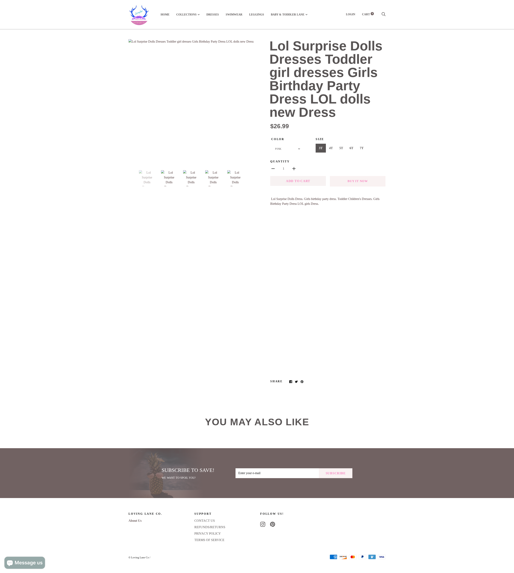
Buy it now (358, 181)
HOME (165, 14)
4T (331, 148)
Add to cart (298, 181)
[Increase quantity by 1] (294, 168)
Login (350, 14)
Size (320, 139)
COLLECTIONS (186, 14)
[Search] (383, 14)
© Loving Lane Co (138, 557)
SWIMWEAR (234, 14)
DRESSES (212, 14)
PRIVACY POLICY (207, 533)
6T (351, 148)
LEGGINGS (256, 14)
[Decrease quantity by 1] (273, 168)
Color (277, 139)
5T (341, 148)
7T (362, 148)
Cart (367, 14)
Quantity (280, 161)
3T (321, 148)
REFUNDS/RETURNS (209, 527)
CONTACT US (204, 520)
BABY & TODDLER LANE (287, 14)
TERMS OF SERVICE (209, 540)
